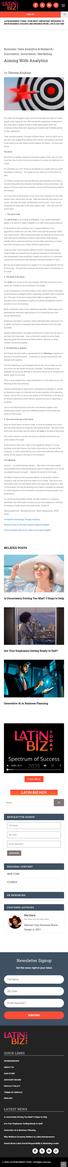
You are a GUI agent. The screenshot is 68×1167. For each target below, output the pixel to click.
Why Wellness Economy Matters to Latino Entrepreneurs (29, 1137)
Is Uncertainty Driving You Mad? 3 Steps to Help (34, 598)
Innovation (11, 54)
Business (10, 49)
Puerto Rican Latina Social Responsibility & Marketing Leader (31, 1143)
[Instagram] (56, 5)
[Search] (59, 802)
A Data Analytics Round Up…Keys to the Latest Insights (27, 530)
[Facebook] (35, 5)
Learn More (34, 779)
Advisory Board (12, 1080)
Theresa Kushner (19, 73)
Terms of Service (13, 1092)
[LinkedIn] (49, 5)
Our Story (9, 1073)
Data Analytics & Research (35, 49)
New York (13, 873)
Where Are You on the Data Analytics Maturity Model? (26, 525)
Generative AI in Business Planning (26, 703)
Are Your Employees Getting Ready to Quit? (31, 651)
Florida (12, 882)
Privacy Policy (12, 1086)
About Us (9, 1067)
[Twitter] (42, 5)
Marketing (45, 54)
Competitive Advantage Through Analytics (22, 519)
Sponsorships (11, 1061)
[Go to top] (64, 1164)
